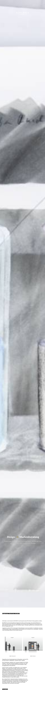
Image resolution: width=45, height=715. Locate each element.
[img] (22, 304)
